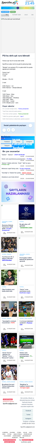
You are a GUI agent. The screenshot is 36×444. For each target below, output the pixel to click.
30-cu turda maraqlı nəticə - (15, 109)
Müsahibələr (26, 436)
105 (4, 328)
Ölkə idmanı (7, 436)
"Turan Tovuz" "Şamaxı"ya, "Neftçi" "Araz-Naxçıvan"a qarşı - (8, 356)
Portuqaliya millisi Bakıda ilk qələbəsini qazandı (26, 259)
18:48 (22, 266)
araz (7, 15)
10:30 (4, 361)
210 (22, 360)
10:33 (22, 232)
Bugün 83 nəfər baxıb (27, 160)
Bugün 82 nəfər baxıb (27, 166)
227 (22, 265)
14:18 (22, 329)
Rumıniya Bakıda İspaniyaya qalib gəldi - (7, 227)
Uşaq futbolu (18, 434)
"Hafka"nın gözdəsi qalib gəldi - (13, 116)
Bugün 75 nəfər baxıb (27, 170)
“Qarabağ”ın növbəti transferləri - (9, 322)
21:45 (29, 3)
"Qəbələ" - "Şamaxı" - (13, 155)
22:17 (4, 329)
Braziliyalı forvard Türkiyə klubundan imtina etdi (8, 386)
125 (22, 392)
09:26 (22, 298)
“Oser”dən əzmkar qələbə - (15, 114)
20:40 (4, 233)
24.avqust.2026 (28, 360)
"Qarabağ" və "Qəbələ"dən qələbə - (16, 173)
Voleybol (12, 432)
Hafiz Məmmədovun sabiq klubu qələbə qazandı (15, 119)
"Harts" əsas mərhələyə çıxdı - (25, 291)
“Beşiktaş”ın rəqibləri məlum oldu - (26, 386)
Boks (4, 434)
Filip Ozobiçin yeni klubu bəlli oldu (8, 290)
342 (4, 360)
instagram (29, 141)
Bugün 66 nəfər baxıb (27, 174)
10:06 (4, 265)
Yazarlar (15, 437)
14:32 (4, 393)
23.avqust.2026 (11, 360)
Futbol (19, 432)
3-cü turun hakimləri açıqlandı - (26, 322)
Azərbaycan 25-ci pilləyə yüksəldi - (8, 258)
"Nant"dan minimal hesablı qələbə (11, 111)
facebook (7, 141)
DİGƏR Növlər (28, 434)
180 (22, 297)
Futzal (9, 434)
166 (22, 231)
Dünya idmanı (17, 436)
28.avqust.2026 (11, 232)
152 (4, 264)
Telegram (7, 145)
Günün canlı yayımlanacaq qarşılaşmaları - (17, 159)
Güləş (25, 432)
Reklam (22, 437)
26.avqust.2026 (11, 264)
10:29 (22, 361)
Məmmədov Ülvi (28, 440)
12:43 (4, 298)
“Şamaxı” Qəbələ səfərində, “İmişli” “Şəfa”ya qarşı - (16, 163)
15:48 (22, 393)
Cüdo (30, 432)
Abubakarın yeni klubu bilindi (10, 177)
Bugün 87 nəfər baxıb (27, 156)
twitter (18, 141)
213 (4, 392)
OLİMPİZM (5, 432)
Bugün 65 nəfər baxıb (27, 178)
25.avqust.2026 (28, 231)
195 (4, 232)
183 (4, 297)
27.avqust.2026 (28, 297)
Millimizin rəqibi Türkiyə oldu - (16, 168)
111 (22, 328)
